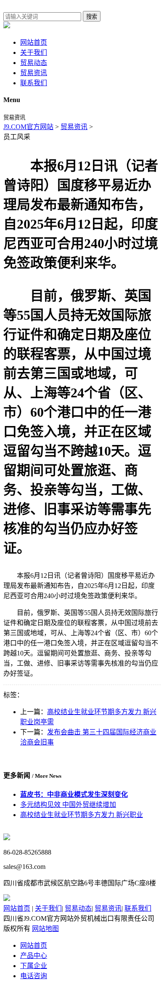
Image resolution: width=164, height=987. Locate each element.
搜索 (91, 16)
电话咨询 (33, 975)
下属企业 (33, 965)
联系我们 (33, 82)
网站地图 (45, 928)
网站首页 (33, 42)
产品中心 (33, 955)
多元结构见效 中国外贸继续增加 (68, 804)
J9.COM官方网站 (28, 126)
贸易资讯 (33, 72)
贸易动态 (33, 62)
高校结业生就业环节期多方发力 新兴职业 (81, 814)
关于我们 (33, 52)
